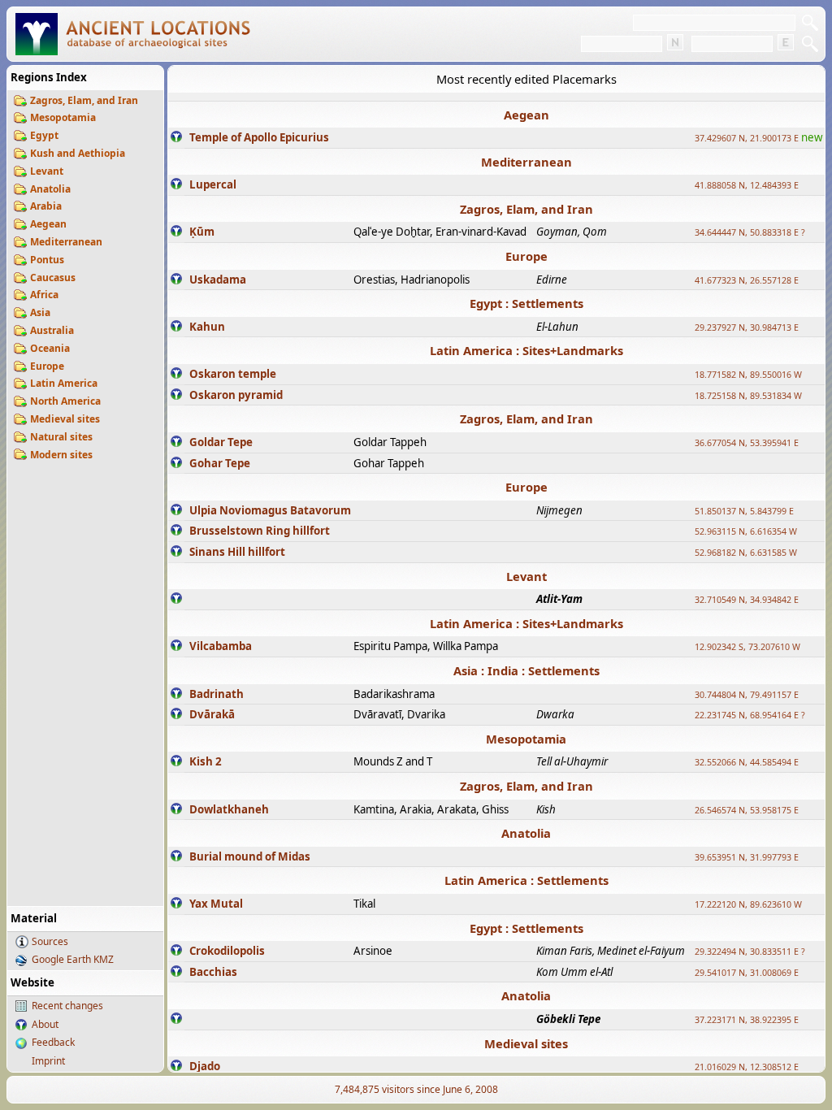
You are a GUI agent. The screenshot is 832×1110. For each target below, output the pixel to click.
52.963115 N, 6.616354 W (746, 531)
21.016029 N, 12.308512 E (747, 1067)
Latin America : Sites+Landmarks (526, 350)
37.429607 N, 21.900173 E (747, 138)
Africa (44, 294)
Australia (52, 330)
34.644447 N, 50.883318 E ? (750, 232)
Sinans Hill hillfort (237, 551)
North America (65, 401)
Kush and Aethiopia (77, 153)
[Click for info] (176, 138)
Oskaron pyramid (236, 395)
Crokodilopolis (227, 950)
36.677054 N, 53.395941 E (747, 443)
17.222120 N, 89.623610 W (748, 904)
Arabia (46, 206)
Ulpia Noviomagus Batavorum (270, 510)
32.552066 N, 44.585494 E (747, 762)
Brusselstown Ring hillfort (259, 530)
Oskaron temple (232, 373)
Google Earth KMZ (73, 959)
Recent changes (67, 1005)
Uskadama (217, 279)
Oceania (50, 348)
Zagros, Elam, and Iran (84, 100)
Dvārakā (212, 714)
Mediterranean (66, 242)
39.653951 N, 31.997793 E (747, 857)
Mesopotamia (63, 117)
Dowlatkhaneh (229, 809)
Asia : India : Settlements (526, 670)
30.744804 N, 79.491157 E (747, 694)
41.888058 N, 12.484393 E (747, 185)
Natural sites (61, 437)
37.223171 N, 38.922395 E (747, 1019)
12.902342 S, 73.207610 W (747, 647)
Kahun (207, 326)
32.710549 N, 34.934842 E (747, 599)
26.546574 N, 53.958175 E (747, 810)
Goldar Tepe (221, 442)
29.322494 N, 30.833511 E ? (750, 951)
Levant (46, 171)
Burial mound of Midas (249, 856)
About (45, 1024)
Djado (204, 1066)
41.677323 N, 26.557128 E (747, 280)
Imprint (48, 1061)
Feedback (53, 1042)
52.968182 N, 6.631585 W (746, 552)
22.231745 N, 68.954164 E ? (750, 715)
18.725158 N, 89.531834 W (748, 395)
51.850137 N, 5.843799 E (744, 511)
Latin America (64, 383)
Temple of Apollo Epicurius (259, 137)
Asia (40, 312)
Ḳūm (201, 231)
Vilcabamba (220, 646)
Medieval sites (65, 419)
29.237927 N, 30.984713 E (747, 327)
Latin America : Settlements (526, 880)
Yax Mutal (216, 903)
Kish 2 (205, 761)
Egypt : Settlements (526, 303)
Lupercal (212, 184)
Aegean (48, 224)
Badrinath (216, 694)
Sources (50, 941)
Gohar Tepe (219, 463)
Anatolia (50, 189)
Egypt (44, 135)
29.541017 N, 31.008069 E (747, 972)
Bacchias (213, 972)
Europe (47, 366)
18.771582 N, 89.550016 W (748, 374)
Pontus (47, 260)
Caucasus (53, 277)
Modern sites (61, 455)
